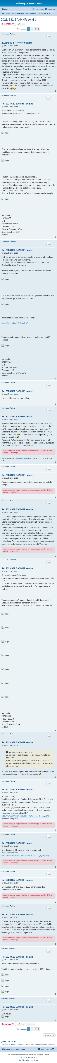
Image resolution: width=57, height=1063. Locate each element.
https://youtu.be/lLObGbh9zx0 (15, 323)
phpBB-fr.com (32, 1057)
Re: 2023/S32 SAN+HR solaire (17, 103)
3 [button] (35, 29)
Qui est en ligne (8, 1042)
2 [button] (32, 29)
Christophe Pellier (8, 34)
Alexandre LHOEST (9, 95)
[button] (38, 29)
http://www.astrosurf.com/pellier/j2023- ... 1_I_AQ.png (25, 855)
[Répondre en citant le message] (48, 36)
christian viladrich (8, 948)
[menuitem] (5, 9)
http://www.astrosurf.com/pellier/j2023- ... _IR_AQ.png (25, 816)
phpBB (21, 1054)
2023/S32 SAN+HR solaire (18, 19)
